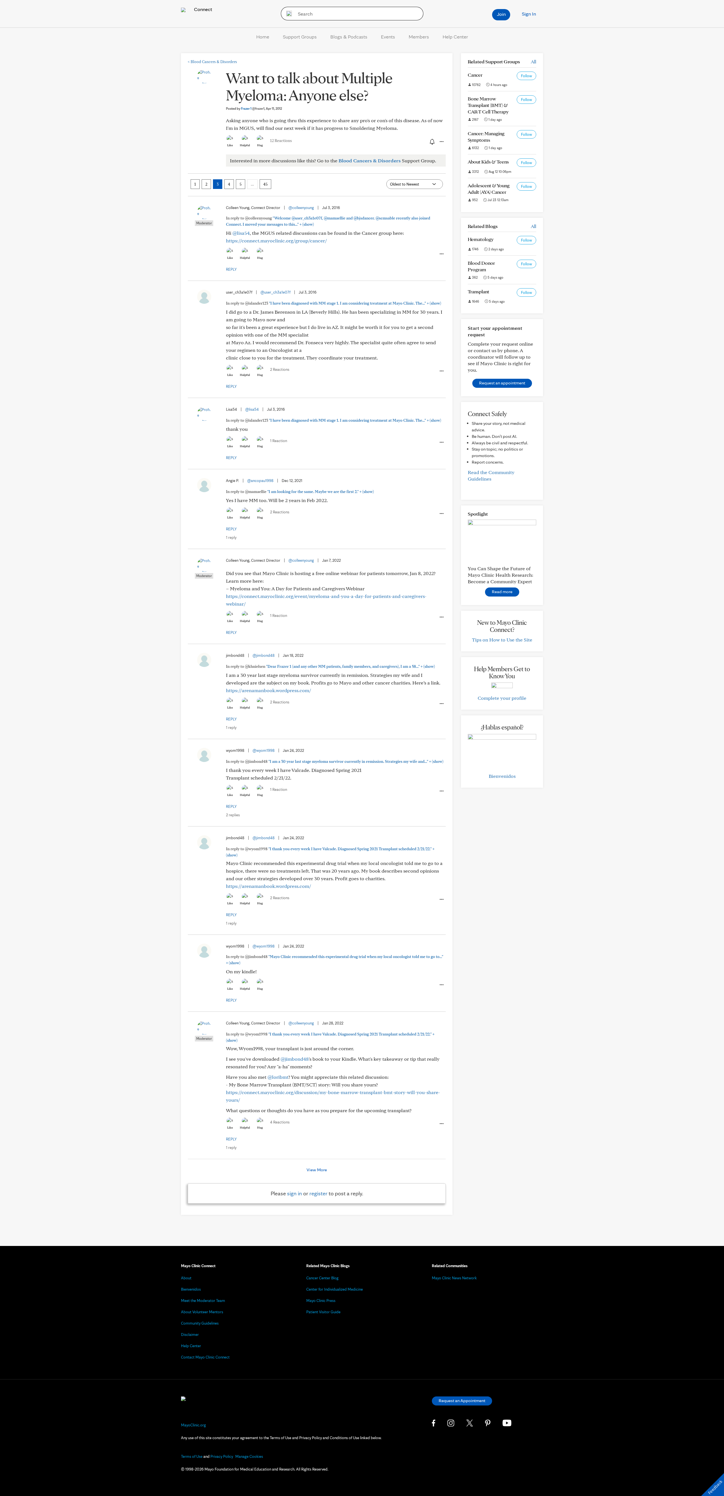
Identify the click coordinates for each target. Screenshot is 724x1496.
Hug (260, 145)
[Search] (287, 13)
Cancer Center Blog (322, 1278)
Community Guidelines (200, 1323)
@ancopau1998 (260, 480)
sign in (294, 1193)
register (318, 1193)
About (186, 1278)
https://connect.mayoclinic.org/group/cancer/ (276, 241)
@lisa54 (241, 233)
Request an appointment (502, 383)
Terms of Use (191, 1456)
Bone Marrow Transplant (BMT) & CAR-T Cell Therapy (488, 105)
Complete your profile (502, 698)
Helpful (245, 145)
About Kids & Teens (488, 162)
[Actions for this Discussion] (441, 141)
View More (317, 1169)
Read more (502, 591)
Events (388, 37)
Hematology (481, 239)
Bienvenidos (502, 776)
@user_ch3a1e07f (275, 292)
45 (265, 184)
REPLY (231, 269)
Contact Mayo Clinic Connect (205, 1357)
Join (501, 14)
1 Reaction (278, 440)
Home (262, 37)
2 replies (233, 815)
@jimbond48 (264, 655)
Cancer (475, 75)
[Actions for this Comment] (441, 254)
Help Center (455, 37)
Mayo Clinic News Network (454, 1278)
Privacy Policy (221, 1456)
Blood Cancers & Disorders (212, 61)
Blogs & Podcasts (348, 37)
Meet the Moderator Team (203, 1300)
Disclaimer (190, 1334)
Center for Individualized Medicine (334, 1289)
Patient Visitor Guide (323, 1312)
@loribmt (278, 1077)
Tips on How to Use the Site (502, 640)
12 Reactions (281, 140)
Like (230, 145)
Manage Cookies (249, 1456)
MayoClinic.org (193, 1425)
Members (419, 37)
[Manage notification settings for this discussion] (431, 141)
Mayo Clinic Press (320, 1300)
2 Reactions (279, 369)
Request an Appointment (462, 1400)
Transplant (478, 291)
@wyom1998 (264, 750)
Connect (202, 9)
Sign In (529, 14)
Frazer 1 (252, 108)
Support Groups (300, 37)
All (533, 61)
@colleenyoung (301, 207)
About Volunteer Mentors (202, 1312)
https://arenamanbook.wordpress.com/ (268, 690)
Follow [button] (526, 76)
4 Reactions (280, 1122)
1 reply (231, 537)
